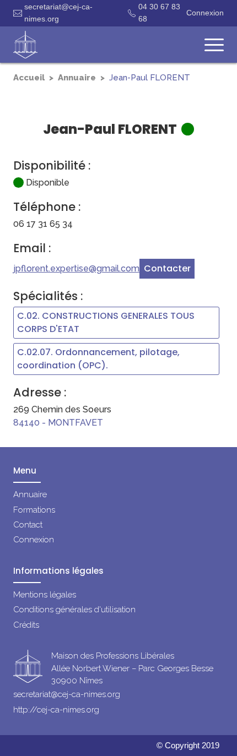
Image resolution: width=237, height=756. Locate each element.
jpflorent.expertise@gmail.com (76, 268)
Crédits (26, 625)
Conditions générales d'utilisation (74, 609)
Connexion (205, 12)
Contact (27, 525)
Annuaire (77, 78)
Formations (34, 510)
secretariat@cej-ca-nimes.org (58, 12)
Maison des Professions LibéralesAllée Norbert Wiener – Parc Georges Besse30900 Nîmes (132, 668)
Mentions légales (44, 595)
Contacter (167, 268)
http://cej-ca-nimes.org (56, 710)
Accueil (29, 78)
